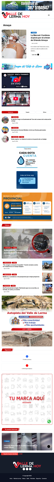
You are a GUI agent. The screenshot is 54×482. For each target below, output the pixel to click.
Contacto (44, 478)
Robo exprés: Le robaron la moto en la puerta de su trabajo (29, 139)
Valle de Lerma (7, 262)
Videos (22, 136)
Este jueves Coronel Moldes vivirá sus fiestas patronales (28, 130)
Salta (28, 478)
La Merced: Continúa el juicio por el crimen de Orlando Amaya (40, 37)
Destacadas (15, 117)
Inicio (11, 478)
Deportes (38, 478)
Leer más (34, 54)
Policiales (34, 32)
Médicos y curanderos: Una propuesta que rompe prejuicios (21, 276)
